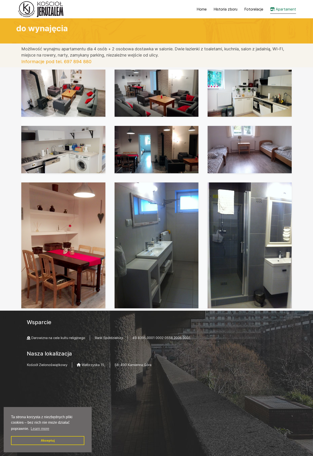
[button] (63, 93)
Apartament (286, 9)
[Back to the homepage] (41, 9)
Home (202, 9)
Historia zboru (225, 9)
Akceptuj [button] (48, 440)
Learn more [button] (40, 429)
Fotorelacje (253, 9)
